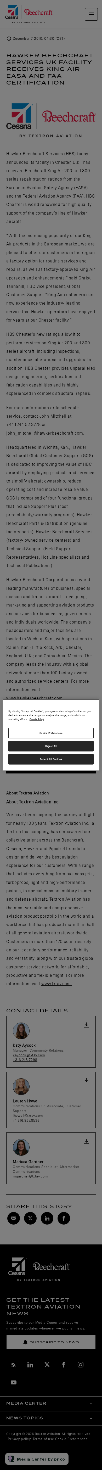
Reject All (51, 745)
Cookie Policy (37, 719)
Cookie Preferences (51, 733)
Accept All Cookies (51, 759)
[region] (51, 735)
